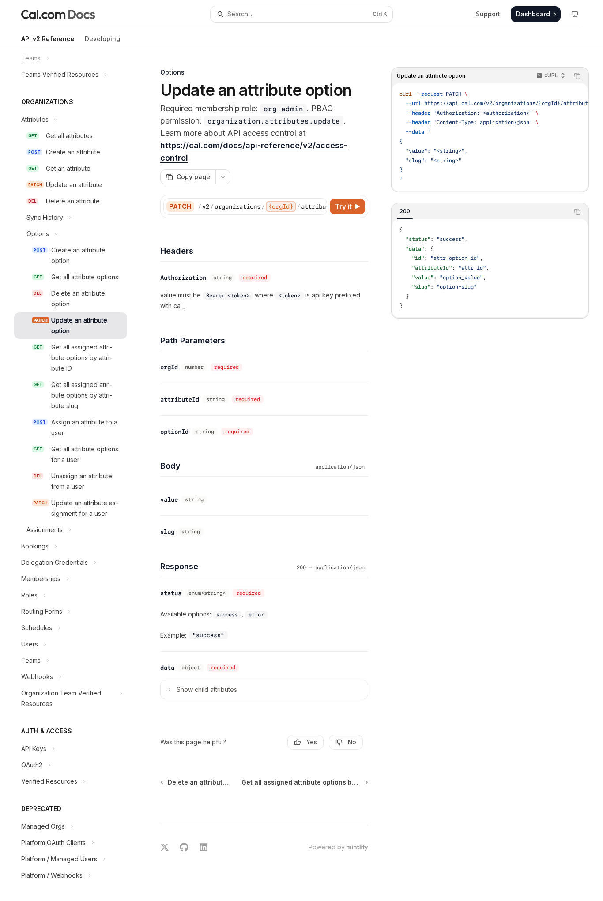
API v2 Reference (47, 38)
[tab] (405, 211)
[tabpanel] (490, 268)
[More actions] (222, 176)
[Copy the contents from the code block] (577, 76)
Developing (102, 38)
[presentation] (77, 475)
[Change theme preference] (575, 14)
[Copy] (318, 206)
